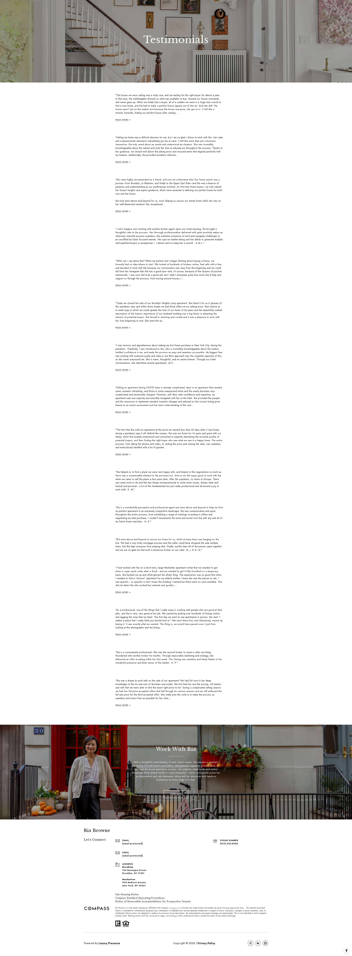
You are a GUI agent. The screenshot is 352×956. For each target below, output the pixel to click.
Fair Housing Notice (127, 894)
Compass (173, 908)
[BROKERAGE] (265, 943)
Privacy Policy (206, 943)
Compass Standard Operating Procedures (140, 897)
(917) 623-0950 (229, 843)
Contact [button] (176, 794)
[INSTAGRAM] (250, 943)
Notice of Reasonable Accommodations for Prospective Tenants (153, 901)
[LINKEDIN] (258, 943)
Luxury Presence (109, 943)
